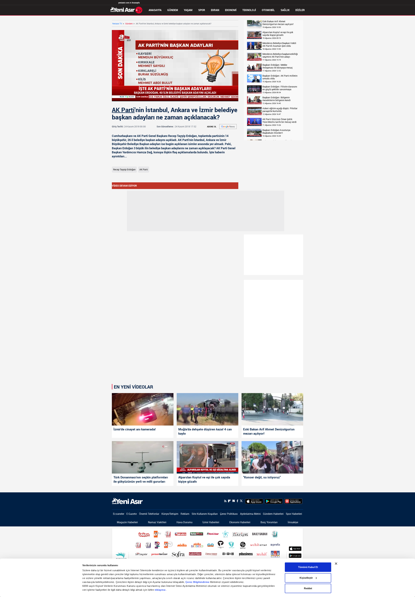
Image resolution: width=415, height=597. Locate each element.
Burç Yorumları (269, 522)
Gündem (129, 23)
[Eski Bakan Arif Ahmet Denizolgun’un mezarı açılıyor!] (272, 409)
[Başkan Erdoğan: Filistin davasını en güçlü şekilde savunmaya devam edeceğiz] (254, 89)
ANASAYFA (155, 10)
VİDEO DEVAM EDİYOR (124, 185)
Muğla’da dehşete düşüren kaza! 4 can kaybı (205, 431)
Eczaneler (118, 514)
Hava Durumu (184, 522)
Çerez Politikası (229, 514)
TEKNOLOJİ (249, 10)
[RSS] (225, 501)
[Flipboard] (229, 501)
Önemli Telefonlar (149, 514)
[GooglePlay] (274, 501)
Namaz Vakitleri (157, 522)
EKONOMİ (231, 10)
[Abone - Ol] (228, 126)
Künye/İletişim (169, 514)
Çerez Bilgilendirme (197, 582)
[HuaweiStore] (293, 501)
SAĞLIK (285, 10)
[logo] (127, 500)
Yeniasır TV (117, 23)
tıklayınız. (160, 589)
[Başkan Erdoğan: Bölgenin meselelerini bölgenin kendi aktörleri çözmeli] (254, 100)
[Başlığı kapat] (336, 563)
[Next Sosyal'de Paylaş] (233, 501)
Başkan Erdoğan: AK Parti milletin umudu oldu (279, 77)
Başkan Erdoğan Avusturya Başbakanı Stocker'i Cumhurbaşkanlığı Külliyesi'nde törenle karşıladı (278, 131)
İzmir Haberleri (210, 522)
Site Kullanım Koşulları (205, 514)
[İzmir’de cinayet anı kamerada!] (142, 409)
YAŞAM (188, 10)
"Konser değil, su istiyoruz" (262, 477)
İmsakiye (293, 522)
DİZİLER (300, 10)
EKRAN (215, 10)
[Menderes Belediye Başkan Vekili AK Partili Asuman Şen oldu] (254, 46)
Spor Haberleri (294, 514)
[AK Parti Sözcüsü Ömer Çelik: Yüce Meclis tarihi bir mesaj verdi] (254, 122)
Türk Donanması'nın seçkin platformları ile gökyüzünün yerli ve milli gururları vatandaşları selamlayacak (140, 479)
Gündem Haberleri (273, 514)
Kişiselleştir (306, 577)
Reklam (185, 514)
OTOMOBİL (268, 10)
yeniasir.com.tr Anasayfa (129, 2)
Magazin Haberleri (127, 522)
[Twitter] (241, 500)
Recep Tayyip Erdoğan (124, 169)
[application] (175, 65)
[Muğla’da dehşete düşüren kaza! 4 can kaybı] (207, 409)
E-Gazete (131, 514)
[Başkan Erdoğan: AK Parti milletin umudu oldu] (254, 78)
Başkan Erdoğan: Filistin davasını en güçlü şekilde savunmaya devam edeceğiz (279, 88)
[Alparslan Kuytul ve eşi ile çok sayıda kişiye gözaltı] (254, 35)
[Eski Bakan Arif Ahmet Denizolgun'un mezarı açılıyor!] (254, 24)
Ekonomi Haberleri (239, 522)
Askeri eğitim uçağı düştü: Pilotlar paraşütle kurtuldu (280, 109)
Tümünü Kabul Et (308, 567)
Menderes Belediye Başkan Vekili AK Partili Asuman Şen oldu (279, 44)
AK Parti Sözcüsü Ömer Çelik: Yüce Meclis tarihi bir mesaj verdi (279, 120)
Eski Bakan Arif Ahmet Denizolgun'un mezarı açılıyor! (278, 22)
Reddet (308, 588)
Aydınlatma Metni (250, 514)
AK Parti (123, 110)
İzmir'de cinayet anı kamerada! (134, 429)
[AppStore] (254, 501)
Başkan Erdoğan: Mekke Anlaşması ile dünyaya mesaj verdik (277, 66)
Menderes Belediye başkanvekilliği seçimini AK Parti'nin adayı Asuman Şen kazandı (280, 55)
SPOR (201, 10)
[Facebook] (237, 501)
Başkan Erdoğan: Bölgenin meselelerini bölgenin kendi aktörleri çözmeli (276, 99)
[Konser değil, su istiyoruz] (272, 457)
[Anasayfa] (126, 10)
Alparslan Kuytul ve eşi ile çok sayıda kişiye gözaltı (277, 33)
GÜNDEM (172, 10)
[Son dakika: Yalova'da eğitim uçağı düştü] (254, 111)
